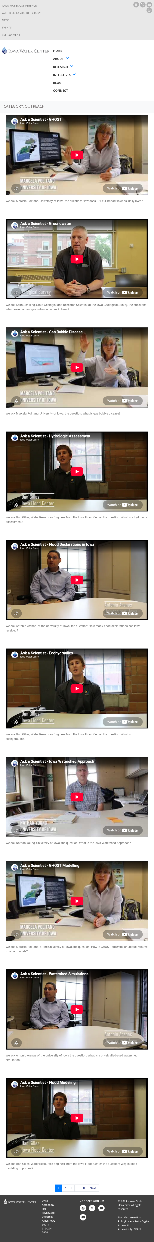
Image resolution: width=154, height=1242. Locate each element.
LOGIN (136, 1229)
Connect (60, 91)
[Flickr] (101, 1208)
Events (7, 27)
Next (93, 1188)
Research (60, 67)
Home (57, 51)
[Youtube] (149, 4)
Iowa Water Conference (19, 5)
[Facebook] (136, 4)
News (5, 20)
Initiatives (62, 75)
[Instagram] (149, 10)
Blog (57, 83)
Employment (11, 35)
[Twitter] (92, 1208)
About (58, 59)
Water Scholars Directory (21, 13)
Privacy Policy (133, 1221)
